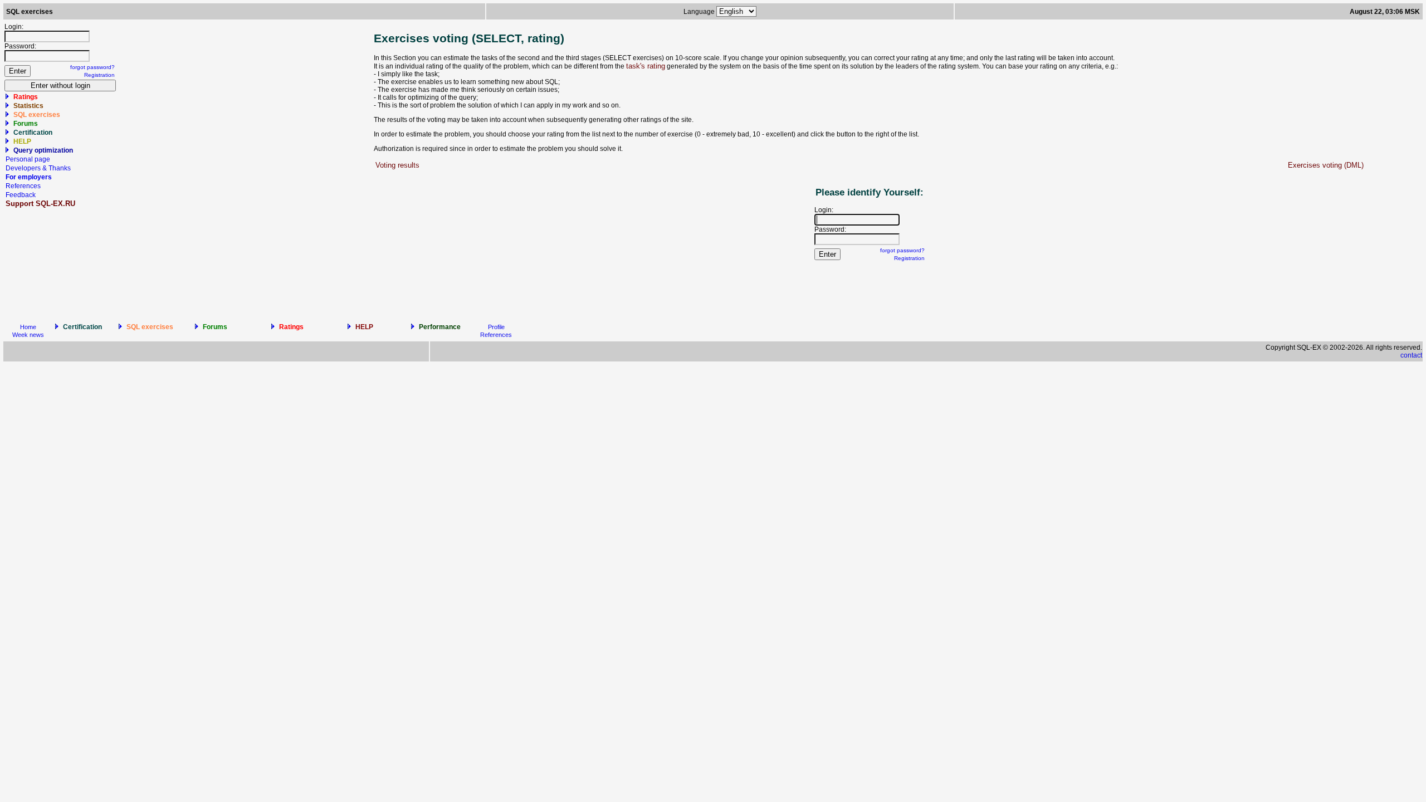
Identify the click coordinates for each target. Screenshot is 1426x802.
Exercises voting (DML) (1326, 165)
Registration (99, 75)
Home (28, 327)
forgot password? (92, 67)
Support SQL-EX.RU (40, 203)
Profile (496, 327)
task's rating (645, 66)
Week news (28, 334)
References (23, 186)
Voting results (397, 165)
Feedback (21, 195)
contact (1411, 355)
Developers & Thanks (38, 168)
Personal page (28, 159)
